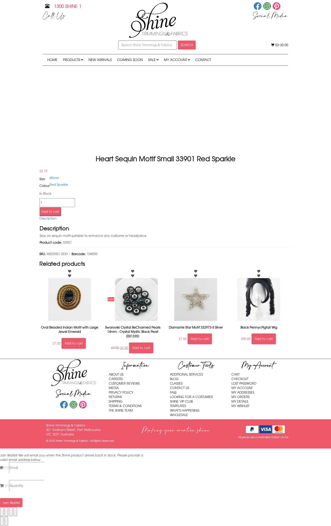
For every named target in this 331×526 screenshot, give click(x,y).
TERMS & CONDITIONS (125, 406)
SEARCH (187, 45)
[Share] (11, 511)
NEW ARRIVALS (100, 60)
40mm (54, 178)
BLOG (174, 379)
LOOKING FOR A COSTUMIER (191, 397)
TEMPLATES (178, 406)
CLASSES (176, 383)
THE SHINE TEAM (121, 410)
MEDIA (114, 388)
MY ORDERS (240, 397)
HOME (52, 60)
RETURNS (115, 397)
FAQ (173, 392)
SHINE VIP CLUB (181, 401)
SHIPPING (115, 401)
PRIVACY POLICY (121, 392)
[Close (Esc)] (15, 511)
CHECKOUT (239, 379)
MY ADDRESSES (242, 392)
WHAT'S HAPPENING (185, 410)
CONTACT (203, 60)
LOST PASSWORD (243, 383)
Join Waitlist (11, 503)
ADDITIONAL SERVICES (186, 374)
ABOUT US (116, 374)
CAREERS (116, 379)
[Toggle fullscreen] (6, 511)
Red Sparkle (59, 185)
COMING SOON (130, 60)
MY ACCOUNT (176, 60)
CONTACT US (179, 388)
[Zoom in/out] (2, 511)
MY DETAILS (239, 401)
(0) (281, 45)
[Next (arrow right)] (6, 521)
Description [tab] (48, 218)
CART (235, 374)
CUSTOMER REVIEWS (124, 383)
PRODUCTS (72, 60)
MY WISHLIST (240, 406)
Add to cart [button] (74, 343)
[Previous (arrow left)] (2, 521)
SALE (152, 60)
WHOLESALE (179, 415)
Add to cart (50, 212)
